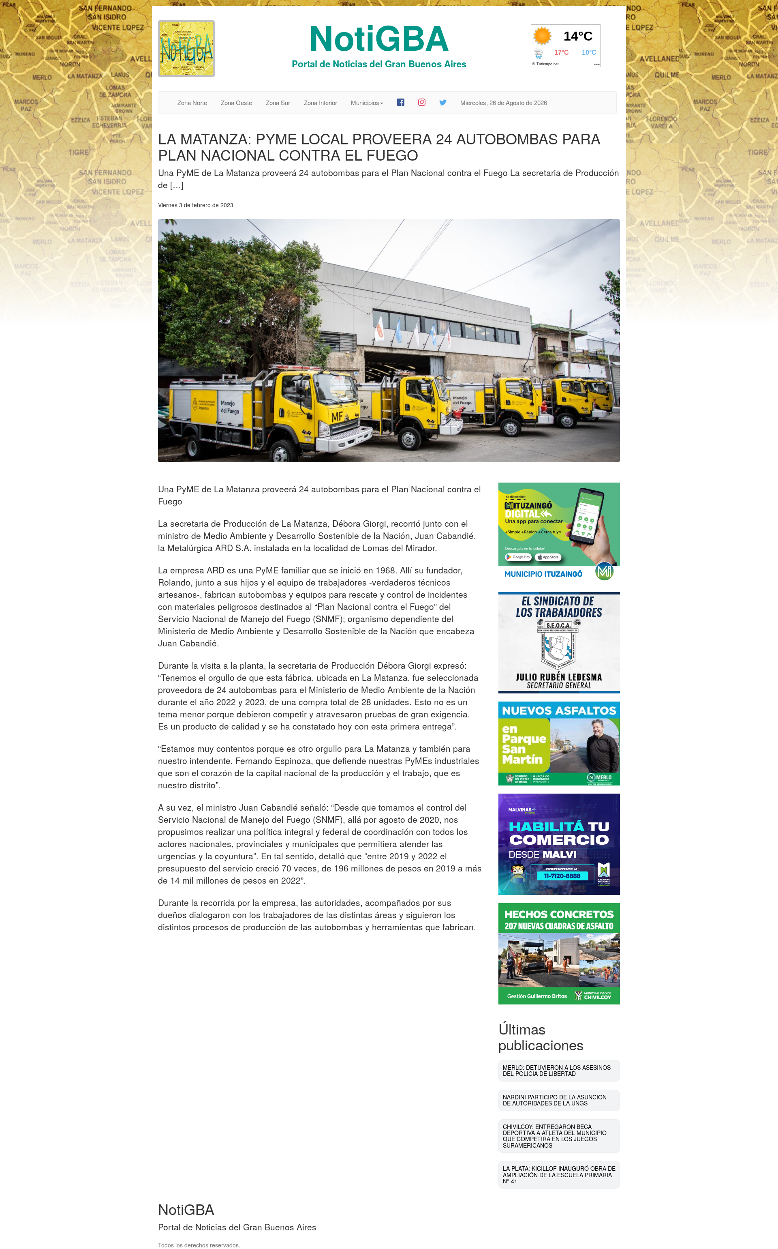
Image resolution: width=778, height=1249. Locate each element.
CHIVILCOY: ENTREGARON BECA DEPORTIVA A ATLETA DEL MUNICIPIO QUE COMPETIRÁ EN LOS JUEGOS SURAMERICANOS (555, 1135)
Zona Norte (192, 102)
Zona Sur (278, 102)
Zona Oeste (236, 102)
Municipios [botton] (365, 102)
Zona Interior (320, 102)
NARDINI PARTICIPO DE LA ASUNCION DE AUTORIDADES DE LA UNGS (555, 1100)
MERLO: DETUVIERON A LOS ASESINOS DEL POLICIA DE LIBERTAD (557, 1070)
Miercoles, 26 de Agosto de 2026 (503, 102)
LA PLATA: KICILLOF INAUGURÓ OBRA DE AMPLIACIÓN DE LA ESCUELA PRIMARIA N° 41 (559, 1174)
